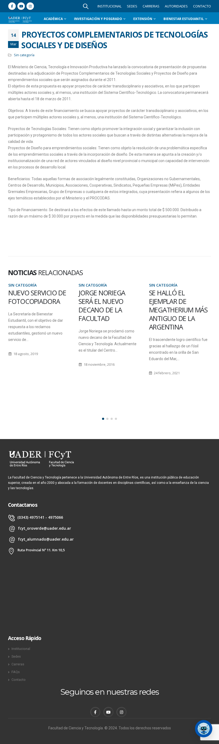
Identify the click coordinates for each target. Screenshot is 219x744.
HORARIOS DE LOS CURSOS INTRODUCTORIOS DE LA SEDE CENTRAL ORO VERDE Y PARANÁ (179, 314)
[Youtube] (21, 6)
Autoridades (176, 6)
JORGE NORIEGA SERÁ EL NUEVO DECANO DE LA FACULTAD (31, 305)
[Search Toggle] (85, 6)
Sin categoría (24, 55)
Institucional (109, 6)
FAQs (15, 672)
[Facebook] (12, 6)
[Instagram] (30, 6)
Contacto (202, 6)
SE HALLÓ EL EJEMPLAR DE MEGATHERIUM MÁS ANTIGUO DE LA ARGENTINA (108, 309)
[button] (103, 418)
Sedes (132, 6)
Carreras (151, 6)
